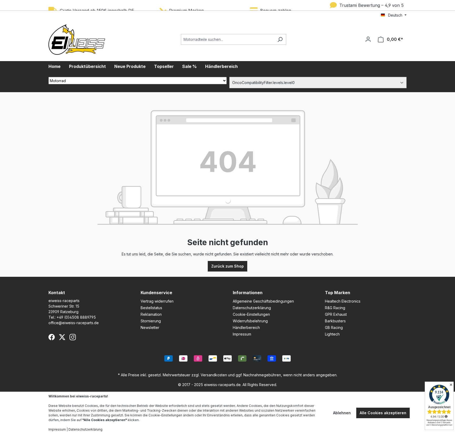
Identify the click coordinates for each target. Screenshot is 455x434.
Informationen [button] (248, 292)
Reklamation (151, 314)
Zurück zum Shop (227, 266)
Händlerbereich (246, 327)
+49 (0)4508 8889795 (76, 317)
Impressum (242, 334)
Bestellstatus (151, 307)
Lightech (332, 334)
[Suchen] (280, 39)
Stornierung (151, 321)
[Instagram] (73, 337)
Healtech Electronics (342, 301)
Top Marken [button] (337, 292)
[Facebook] (51, 337)
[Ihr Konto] (368, 39)
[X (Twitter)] (62, 337)
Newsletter (150, 327)
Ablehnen (342, 413)
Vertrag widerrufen (157, 301)
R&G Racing (335, 307)
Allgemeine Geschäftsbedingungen (263, 301)
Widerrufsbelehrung (250, 321)
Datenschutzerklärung (252, 307)
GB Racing (334, 327)
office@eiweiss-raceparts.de (73, 322)
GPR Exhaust (336, 314)
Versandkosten (214, 375)
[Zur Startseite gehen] (76, 39)
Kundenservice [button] (156, 292)
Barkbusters (335, 321)
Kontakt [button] (56, 292)
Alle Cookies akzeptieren (383, 413)
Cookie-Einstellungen (251, 314)
